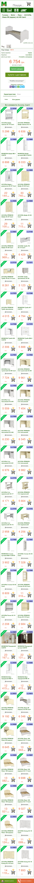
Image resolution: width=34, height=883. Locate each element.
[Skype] (21, 87)
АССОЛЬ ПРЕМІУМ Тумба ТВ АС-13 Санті (8, 277)
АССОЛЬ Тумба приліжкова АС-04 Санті (23, 278)
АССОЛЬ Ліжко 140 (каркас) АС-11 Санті (24, 770)
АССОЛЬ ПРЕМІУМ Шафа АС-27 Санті (7, 216)
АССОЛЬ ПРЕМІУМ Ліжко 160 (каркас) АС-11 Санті (7, 770)
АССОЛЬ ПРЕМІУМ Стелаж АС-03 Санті (24, 585)
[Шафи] (16, 10)
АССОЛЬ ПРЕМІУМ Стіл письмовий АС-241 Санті (24, 463)
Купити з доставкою (17, 75)
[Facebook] (13, 87)
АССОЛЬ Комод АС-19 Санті (25, 831)
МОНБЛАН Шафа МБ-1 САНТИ (8, 154)
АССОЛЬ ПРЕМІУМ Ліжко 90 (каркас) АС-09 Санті (7, 709)
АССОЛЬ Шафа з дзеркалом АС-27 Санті (8, 185)
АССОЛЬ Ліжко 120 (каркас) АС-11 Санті (24, 800)
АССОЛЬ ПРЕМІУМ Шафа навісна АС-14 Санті (24, 124)
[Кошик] (29, 4)
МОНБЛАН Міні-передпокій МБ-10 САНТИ (23, 678)
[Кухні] (9, 10)
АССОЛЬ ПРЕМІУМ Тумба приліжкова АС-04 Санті (7, 309)
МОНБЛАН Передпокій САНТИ (8, 647)
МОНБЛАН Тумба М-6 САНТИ (8, 339)
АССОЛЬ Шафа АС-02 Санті (25, 216)
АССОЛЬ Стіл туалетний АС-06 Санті (8, 369)
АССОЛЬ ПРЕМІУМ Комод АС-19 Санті (7, 862)
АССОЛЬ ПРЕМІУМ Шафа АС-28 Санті (24, 185)
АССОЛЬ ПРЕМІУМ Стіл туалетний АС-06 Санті (25, 370)
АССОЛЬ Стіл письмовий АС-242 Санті (7, 432)
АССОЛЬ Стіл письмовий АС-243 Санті (7, 401)
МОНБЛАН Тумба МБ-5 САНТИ (25, 339)
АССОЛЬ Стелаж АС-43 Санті (25, 554)
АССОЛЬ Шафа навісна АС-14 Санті (7, 123)
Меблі (13, 15)
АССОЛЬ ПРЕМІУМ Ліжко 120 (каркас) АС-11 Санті (7, 832)
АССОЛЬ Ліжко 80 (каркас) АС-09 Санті (24, 708)
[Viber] (11, 87)
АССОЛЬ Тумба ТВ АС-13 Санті (24, 246)
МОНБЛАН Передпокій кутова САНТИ (25, 647)
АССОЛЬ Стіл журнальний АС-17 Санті (7, 493)
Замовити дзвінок (9, 881)
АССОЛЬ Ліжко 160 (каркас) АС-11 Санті (24, 739)
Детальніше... (9, 127)
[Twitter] (23, 87)
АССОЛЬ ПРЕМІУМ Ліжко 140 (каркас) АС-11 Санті (7, 801)
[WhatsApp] (18, 87)
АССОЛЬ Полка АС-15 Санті (8, 616)
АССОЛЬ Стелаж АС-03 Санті (8, 585)
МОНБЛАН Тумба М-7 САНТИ (24, 308)
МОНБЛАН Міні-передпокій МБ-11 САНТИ (7, 678)
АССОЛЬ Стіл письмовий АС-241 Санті (7, 463)
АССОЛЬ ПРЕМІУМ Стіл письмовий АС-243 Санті (24, 401)
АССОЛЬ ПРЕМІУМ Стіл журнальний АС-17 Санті (24, 493)
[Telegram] (16, 87)
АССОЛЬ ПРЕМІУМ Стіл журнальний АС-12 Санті (24, 524)
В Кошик (13, 133)
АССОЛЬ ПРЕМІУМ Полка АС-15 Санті (24, 616)
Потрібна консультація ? (17, 81)
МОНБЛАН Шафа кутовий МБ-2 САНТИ (24, 154)
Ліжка (20, 15)
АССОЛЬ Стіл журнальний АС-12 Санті (7, 524)
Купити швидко (17, 69)
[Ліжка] (23, 10)
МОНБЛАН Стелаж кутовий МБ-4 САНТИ (8, 554)
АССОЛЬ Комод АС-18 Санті (25, 862)
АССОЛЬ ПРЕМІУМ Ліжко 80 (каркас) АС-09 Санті (7, 740)
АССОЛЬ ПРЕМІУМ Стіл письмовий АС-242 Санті (24, 432)
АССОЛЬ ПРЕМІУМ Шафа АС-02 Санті (7, 246)
